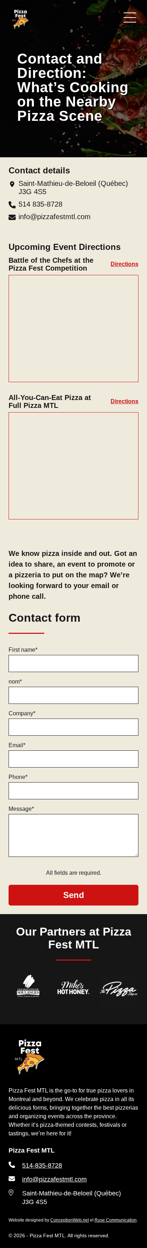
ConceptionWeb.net (69, 1220)
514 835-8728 (40, 204)
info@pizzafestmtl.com (55, 217)
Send (73, 895)
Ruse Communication (116, 1220)
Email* (17, 745)
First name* (23, 650)
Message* (21, 809)
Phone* (18, 777)
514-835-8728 (42, 1165)
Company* (22, 713)
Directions (124, 264)
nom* (15, 682)
